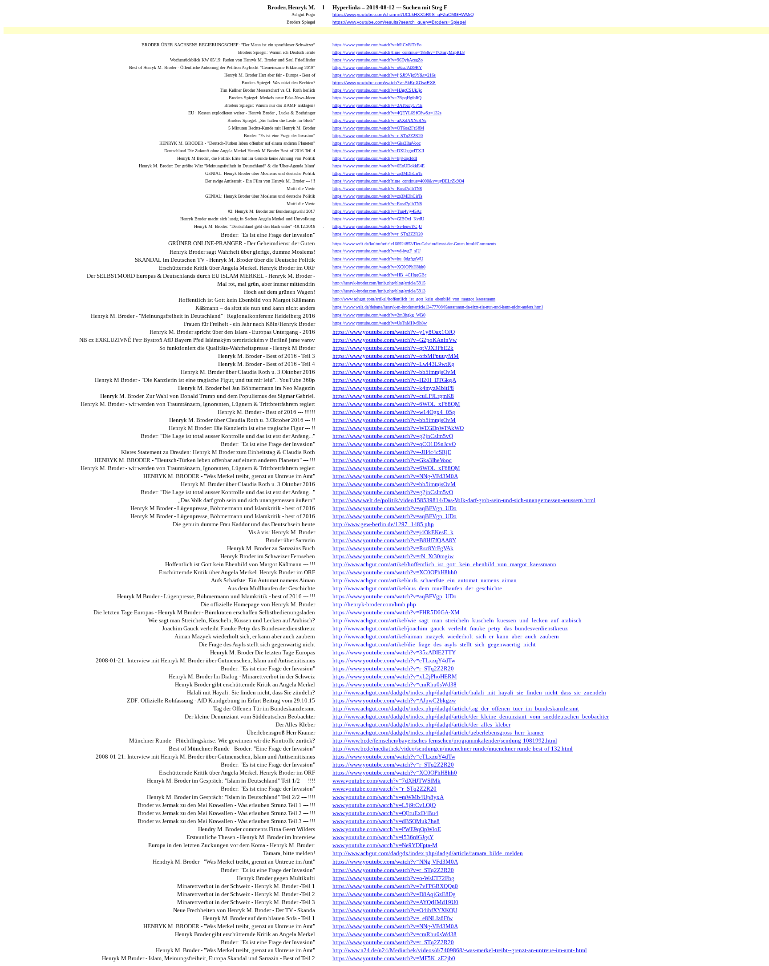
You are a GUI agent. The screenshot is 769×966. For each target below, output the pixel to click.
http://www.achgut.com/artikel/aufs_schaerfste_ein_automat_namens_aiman (424, 580)
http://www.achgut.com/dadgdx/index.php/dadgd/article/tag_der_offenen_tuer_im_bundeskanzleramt (455, 708)
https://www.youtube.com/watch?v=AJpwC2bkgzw (394, 700)
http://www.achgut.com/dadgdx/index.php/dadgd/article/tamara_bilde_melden (427, 853)
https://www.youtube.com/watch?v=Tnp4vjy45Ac (376, 211)
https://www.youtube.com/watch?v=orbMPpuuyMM (395, 356)
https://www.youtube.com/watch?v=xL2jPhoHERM (394, 676)
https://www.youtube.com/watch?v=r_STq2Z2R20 (377, 135)
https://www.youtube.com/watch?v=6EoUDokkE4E (378, 165)
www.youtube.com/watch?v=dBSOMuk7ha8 (386, 821)
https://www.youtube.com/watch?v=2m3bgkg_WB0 (378, 315)
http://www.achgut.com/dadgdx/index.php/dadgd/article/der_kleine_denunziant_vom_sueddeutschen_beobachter (470, 716)
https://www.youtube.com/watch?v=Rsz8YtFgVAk (392, 548)
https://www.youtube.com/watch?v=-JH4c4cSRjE (391, 452)
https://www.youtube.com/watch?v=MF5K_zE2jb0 (393, 958)
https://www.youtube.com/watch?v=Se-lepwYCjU (377, 226)
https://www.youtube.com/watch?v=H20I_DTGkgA (394, 380)
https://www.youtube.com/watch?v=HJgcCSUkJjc (377, 90)
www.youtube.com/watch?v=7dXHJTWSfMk (386, 780)
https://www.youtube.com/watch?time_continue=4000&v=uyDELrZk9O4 (398, 181)
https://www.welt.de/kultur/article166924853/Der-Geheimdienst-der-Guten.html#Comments (414, 243)
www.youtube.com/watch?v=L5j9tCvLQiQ (384, 805)
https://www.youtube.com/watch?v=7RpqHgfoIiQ (376, 97)
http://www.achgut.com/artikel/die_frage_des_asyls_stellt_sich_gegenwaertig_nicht (434, 644)
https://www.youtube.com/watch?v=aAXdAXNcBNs (379, 120)
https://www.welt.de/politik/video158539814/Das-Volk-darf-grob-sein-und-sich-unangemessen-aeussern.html (463, 500)
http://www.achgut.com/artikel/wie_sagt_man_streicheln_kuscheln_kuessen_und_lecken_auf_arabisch (457, 620)
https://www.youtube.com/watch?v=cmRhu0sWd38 (394, 684)
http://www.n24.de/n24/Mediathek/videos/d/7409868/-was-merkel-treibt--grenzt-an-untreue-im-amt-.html (459, 950)
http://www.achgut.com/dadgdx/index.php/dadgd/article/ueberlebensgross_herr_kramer (438, 732)
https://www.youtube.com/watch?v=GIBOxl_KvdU (378, 218)
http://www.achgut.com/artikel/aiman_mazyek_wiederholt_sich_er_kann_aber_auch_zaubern (445, 636)
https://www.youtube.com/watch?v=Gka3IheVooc (376, 143)
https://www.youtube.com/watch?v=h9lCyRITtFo (376, 44)
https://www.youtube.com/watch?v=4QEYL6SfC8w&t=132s (386, 112)
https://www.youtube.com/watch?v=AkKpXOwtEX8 (384, 82)
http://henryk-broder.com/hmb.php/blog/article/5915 (378, 282)
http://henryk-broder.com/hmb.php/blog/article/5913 (378, 290)
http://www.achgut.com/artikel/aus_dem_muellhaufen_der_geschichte (417, 588)
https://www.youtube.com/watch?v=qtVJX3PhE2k (392, 348)
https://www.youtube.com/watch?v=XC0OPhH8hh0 (378, 266)
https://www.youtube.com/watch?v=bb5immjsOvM (394, 372)
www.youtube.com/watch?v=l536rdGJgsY (382, 837)
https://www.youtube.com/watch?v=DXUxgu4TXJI (378, 150)
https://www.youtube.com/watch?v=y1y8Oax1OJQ (393, 332)
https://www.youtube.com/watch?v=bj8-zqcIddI (374, 158)
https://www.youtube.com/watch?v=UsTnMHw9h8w (379, 323)
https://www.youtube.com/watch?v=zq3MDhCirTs (377, 173)
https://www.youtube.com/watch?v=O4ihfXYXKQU (394, 910)
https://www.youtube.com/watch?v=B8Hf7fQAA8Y (394, 540)
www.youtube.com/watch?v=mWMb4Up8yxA (388, 797)
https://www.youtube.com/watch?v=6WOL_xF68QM (396, 404)
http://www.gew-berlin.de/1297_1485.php (383, 524)
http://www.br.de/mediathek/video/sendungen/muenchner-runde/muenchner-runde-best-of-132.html (452, 748)
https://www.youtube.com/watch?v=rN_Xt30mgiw (392, 556)
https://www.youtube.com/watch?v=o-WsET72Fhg (393, 878)
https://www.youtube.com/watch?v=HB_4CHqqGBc (379, 274)
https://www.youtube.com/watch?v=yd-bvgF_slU (376, 250)
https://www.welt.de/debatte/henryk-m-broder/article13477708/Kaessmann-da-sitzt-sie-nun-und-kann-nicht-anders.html (437, 306)
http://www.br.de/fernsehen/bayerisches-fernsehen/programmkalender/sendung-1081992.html (444, 740)
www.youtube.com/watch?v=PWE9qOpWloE (386, 829)
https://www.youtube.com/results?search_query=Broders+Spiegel (399, 22)
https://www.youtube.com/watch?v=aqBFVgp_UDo (394, 508)
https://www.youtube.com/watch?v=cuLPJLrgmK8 (393, 396)
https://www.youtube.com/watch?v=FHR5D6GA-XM (396, 612)
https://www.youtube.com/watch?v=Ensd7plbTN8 (377, 188)
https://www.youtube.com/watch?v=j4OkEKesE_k (392, 532)
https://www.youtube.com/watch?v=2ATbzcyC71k (377, 105)
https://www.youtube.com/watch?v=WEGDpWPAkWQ (398, 428)
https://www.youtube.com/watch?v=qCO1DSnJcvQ (394, 444)
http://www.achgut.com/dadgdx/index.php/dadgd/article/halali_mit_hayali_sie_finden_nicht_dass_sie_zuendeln (469, 692)
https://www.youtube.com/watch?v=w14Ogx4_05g (393, 412)
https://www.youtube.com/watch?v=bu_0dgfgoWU (377, 258)
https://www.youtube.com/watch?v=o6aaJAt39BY (377, 67)
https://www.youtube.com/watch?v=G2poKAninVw (394, 340)
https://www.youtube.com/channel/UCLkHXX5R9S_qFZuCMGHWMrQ (403, 14)
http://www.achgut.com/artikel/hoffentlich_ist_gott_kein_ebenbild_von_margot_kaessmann (413, 298)
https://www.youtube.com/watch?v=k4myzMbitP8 (393, 388)
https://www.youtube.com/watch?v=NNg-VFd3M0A (395, 476)
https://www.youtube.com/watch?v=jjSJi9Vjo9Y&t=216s (384, 75)
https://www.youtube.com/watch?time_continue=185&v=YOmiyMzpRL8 (398, 52)
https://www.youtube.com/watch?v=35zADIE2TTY (394, 652)
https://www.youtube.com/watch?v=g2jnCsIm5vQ (392, 436)
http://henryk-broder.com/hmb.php (374, 604)
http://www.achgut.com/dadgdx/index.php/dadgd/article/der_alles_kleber (421, 724)
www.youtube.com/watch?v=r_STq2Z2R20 (384, 788)
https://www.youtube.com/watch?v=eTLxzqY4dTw (393, 660)
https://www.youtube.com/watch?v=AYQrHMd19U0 (395, 902)
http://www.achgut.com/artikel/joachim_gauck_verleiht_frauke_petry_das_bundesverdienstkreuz (450, 628)
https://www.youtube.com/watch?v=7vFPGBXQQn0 (395, 886)
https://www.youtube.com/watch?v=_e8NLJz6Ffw (392, 918)
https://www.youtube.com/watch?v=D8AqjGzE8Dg (394, 894)
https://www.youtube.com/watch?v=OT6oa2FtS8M (378, 128)
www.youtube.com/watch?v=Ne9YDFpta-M (384, 845)
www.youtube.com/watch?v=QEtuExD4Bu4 (385, 813)
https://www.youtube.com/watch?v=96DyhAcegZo (377, 59)
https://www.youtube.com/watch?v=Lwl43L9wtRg (393, 364)
